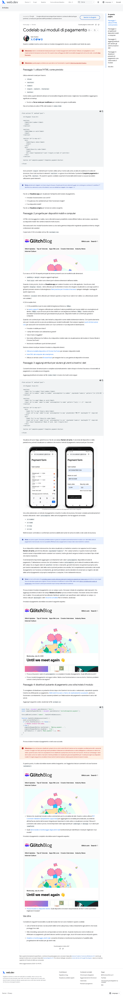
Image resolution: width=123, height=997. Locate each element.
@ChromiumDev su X (107, 975)
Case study (83, 981)
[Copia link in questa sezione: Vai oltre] (32, 916)
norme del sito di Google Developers (82, 958)
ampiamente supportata (49, 819)
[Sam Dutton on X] (32, 40)
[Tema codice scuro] (100, 111)
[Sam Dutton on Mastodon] (37, 40)
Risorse (27, 2)
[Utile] (96, 24)
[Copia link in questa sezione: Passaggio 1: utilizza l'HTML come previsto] (64, 70)
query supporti (33, 309)
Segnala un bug (63, 975)
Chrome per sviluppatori (87, 975)
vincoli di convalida (52, 598)
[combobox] (86, 2)
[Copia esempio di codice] (102, 111)
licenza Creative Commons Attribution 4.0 (83, 956)
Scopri (35, 2)
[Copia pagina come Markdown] (95, 30)
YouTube (103, 978)
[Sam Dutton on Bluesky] (39, 40)
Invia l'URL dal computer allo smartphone (40, 354)
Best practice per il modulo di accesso (63, 289)
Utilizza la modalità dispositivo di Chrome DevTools (43, 351)
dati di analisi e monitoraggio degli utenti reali (45, 830)
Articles (5, 8)
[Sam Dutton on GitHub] (34, 40)
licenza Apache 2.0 (48, 958)
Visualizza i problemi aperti (66, 978)
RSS (102, 985)
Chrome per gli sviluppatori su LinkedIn (109, 981)
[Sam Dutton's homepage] (42, 40)
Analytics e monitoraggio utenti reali (38, 938)
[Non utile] (98, 24)
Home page (26, 24)
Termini (4, 993)
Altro (70, 2)
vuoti (74, 185)
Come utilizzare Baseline (57, 2)
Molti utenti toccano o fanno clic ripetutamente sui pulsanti (68, 693)
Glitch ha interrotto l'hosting (78, 63)
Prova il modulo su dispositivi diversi (38, 909)
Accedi (118, 2)
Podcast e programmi (86, 983)
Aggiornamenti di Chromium (88, 978)
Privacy (10, 993)
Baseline (43, 2)
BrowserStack (47, 358)
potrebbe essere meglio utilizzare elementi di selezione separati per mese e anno (65, 579)
